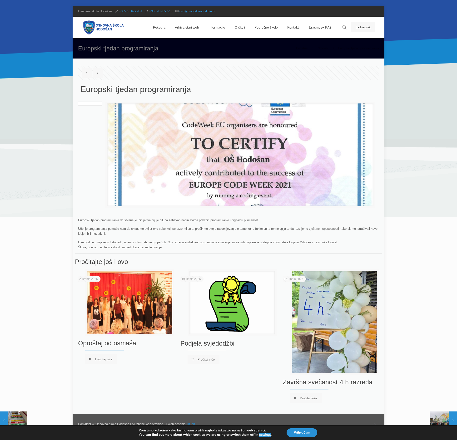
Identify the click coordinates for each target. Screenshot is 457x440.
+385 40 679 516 (160, 11)
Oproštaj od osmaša (107, 343)
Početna (302, 48)
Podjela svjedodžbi (207, 343)
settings (265, 435)
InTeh (191, 424)
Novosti (323, 48)
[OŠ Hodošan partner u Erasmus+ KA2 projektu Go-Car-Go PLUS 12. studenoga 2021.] (443, 420)
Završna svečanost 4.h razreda (328, 382)
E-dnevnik (363, 27)
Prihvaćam (302, 432)
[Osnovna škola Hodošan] (103, 27)
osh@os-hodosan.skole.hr (197, 11)
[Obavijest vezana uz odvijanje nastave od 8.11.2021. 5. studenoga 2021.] (13, 420)
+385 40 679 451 (130, 11)
